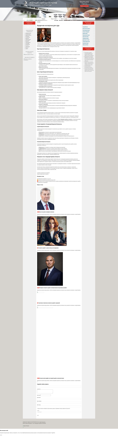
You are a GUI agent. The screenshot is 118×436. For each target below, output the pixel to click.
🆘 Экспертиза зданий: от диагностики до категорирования (48, 247)
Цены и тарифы (64, 18)
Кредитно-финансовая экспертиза (42, 174)
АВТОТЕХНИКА (28, 40)
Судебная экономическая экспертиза (43, 172)
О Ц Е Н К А (27, 45)
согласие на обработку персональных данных (47, 408)
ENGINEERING (27, 36)
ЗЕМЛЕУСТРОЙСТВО (28, 35)
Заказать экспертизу (84, 6)
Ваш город (39, 404)
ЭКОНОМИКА (27, 43)
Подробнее (53, 432)
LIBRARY (27, 48)
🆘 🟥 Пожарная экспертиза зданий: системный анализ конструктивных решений (52, 287)
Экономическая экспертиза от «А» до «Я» (44, 178)
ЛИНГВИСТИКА (28, 44)
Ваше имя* (39, 397)
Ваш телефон (39, 401)
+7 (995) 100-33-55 (84, 2)
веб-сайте (54, 169)
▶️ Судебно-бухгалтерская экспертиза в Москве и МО (46, 179)
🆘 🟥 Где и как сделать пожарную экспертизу (45, 211)
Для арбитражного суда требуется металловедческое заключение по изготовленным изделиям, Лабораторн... (89, 58)
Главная (43, 18)
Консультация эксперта (88, 49)
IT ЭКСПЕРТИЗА (28, 37)
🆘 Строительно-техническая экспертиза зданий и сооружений (48, 302)
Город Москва (85, 26)
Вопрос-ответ (54, 18)
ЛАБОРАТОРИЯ (28, 46)
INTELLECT (27, 47)
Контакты (75, 18)
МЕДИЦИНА (27, 38)
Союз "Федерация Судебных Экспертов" (39, 423)
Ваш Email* (39, 395)
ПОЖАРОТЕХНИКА (28, 39)
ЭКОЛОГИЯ (27, 41)
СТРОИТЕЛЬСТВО (28, 34)
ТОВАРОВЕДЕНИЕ (28, 42)
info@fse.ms (84, 4)
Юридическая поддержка (29, 23)
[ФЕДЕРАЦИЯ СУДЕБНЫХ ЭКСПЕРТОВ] (25, 6)
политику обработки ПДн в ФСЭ (64, 408)
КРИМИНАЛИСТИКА (28, 33)
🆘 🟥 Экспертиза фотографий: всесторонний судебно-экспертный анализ (50, 378)
